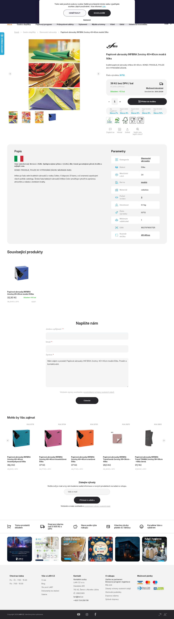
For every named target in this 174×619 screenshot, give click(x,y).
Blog (43, 584)
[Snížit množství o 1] (109, 102)
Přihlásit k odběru (87, 500)
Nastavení (87, 20)
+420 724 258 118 (80, 600)
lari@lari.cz (78, 597)
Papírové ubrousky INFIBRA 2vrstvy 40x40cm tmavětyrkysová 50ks (19, 459)
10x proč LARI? (47, 587)
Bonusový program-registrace (117, 582)
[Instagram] (87, 614)
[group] (23, 446)
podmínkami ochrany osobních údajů (99, 392)
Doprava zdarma (112, 596)
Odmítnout (74, 13)
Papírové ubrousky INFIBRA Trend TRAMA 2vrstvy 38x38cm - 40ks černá (149, 459)
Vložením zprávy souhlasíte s (87, 392)
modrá (144, 182)
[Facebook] (95, 614)
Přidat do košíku (148, 101)
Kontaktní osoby (80, 579)
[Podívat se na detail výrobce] (112, 45)
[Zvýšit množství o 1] (120, 102)
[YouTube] (78, 614)
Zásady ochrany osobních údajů (118, 588)
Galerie (44, 594)
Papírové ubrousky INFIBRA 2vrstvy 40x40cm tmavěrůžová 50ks (52, 459)
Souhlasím (99, 13)
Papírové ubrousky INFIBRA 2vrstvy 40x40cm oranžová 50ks (83, 459)
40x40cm (145, 235)
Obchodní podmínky (113, 592)
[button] (10, 73)
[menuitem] (10, 24)
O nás (43, 580)
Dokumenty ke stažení (50, 591)
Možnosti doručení (154, 88)
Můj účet (108, 585)
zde (103, 6)
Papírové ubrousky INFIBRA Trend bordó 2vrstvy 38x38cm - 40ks (116, 459)
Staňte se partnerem (113, 579)
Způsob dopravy (112, 599)
